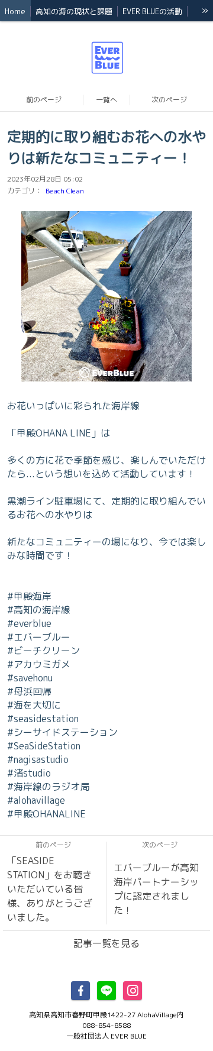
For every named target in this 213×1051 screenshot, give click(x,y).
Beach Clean (65, 191)
